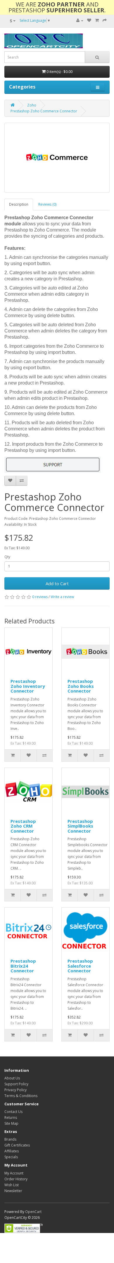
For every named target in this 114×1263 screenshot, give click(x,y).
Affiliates (11, 1151)
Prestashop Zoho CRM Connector (23, 826)
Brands (10, 1139)
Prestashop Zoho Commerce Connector (44, 111)
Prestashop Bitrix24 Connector (23, 966)
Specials (11, 1156)
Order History (15, 1179)
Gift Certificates (17, 1145)
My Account (13, 1173)
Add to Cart (57, 583)
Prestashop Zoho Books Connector (81, 686)
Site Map (11, 1123)
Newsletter (13, 1190)
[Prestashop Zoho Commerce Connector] (57, 158)
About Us (12, 1078)
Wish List (11, 1184)
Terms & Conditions (20, 1095)
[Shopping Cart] (97, 20)
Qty (7, 556)
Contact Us (13, 1111)
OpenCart (33, 1211)
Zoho (31, 105)
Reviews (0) (47, 204)
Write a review (62, 596)
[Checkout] (105, 20)
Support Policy (16, 1083)
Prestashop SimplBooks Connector (80, 826)
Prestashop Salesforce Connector (80, 966)
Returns (10, 1117)
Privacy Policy (15, 1089)
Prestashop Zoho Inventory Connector (28, 686)
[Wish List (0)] (89, 20)
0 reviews (40, 596)
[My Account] (79, 20)
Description (18, 204)
